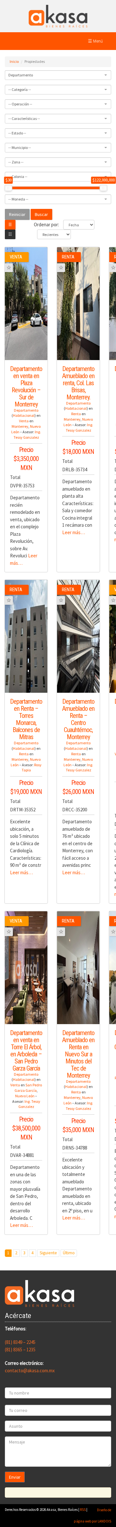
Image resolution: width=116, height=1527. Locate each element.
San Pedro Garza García (28, 1087)
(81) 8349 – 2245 (20, 1342)
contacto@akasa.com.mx (30, 1370)
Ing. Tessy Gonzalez (27, 434)
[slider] (8, 188)
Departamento (26, 410)
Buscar (41, 214)
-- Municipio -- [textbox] (19, 147)
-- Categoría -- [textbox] (19, 89)
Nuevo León (24, 1095)
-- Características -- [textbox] (24, 118)
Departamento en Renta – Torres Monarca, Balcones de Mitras (26, 719)
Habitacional (23, 415)
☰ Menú (95, 41)
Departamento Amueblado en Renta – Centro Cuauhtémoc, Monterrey (78, 719)
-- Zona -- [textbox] (16, 162)
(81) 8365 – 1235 (20, 1349)
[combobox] (58, 75)
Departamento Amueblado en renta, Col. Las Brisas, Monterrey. (78, 383)
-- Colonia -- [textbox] (17, 176)
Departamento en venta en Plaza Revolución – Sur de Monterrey (26, 386)
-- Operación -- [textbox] (20, 104)
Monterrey (20, 426)
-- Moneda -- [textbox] (18, 199)
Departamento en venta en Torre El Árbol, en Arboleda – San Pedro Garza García (26, 1050)
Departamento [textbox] (20, 75)
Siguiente (48, 1253)
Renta (76, 413)
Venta (24, 420)
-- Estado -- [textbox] (17, 133)
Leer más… (73, 532)
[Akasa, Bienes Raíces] (58, 16)
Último (69, 1253)
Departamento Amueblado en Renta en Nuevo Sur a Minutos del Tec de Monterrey (78, 1054)
